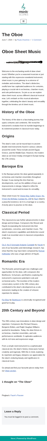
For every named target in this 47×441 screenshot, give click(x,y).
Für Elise (5, 300)
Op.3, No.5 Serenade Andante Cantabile (18, 245)
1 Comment (36, 40)
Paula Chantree (23, 40)
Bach (36, 199)
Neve (13, 438)
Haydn (40, 245)
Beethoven (16, 300)
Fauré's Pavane (17, 395)
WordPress (31, 438)
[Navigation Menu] (23, 21)
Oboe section (10, 371)
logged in (18, 417)
